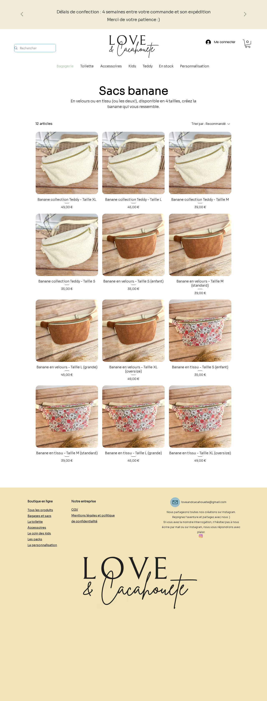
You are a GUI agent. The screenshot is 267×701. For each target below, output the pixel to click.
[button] (248, 44)
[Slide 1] (131, 18)
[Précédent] (22, 14)
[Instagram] (200, 536)
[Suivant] (245, 14)
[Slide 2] (135, 18)
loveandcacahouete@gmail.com (203, 502)
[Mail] (175, 502)
